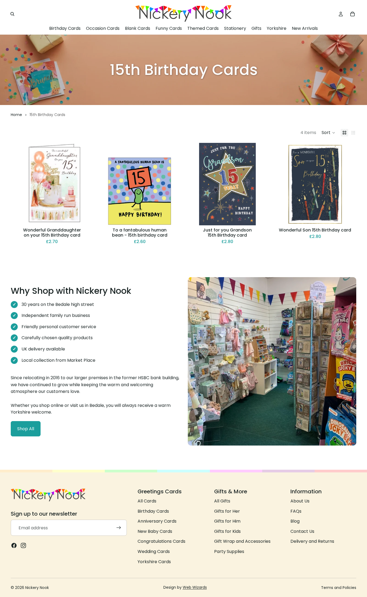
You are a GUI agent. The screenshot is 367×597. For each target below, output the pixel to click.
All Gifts (222, 501)
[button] (328, 133)
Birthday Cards (153, 511)
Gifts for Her (227, 511)
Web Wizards (195, 587)
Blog (295, 521)
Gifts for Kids (227, 531)
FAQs (295, 511)
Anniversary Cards (157, 521)
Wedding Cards (154, 551)
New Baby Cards (155, 531)
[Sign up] (118, 527)
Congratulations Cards (161, 541)
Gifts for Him (227, 521)
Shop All (25, 429)
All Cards (147, 501)
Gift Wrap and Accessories (242, 541)
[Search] (12, 14)
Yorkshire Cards (154, 561)
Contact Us (302, 531)
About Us (300, 501)
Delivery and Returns (312, 541)
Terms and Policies (338, 587)
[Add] (85, 217)
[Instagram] (23, 545)
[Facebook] (14, 545)
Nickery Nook (37, 587)
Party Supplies (229, 551)
